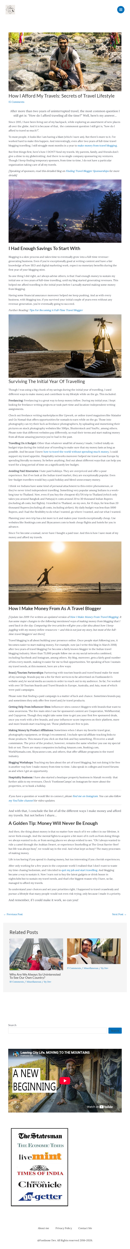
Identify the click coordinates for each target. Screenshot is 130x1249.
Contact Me (85, 1228)
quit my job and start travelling (79, 870)
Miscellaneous (34, 981)
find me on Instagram (85, 796)
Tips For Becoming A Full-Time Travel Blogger (56, 310)
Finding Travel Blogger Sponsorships (87, 171)
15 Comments (16, 101)
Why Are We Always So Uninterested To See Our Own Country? (35, 975)
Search (12, 1025)
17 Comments (74, 968)
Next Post (119, 914)
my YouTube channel (21, 800)
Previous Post (13, 914)
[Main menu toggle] (120, 9)
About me (43, 1228)
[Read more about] (94, 950)
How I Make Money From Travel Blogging (94, 616)
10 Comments (17, 981)
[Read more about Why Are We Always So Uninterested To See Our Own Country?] (36, 953)
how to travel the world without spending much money (76, 451)
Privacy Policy (63, 1228)
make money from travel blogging (97, 145)
